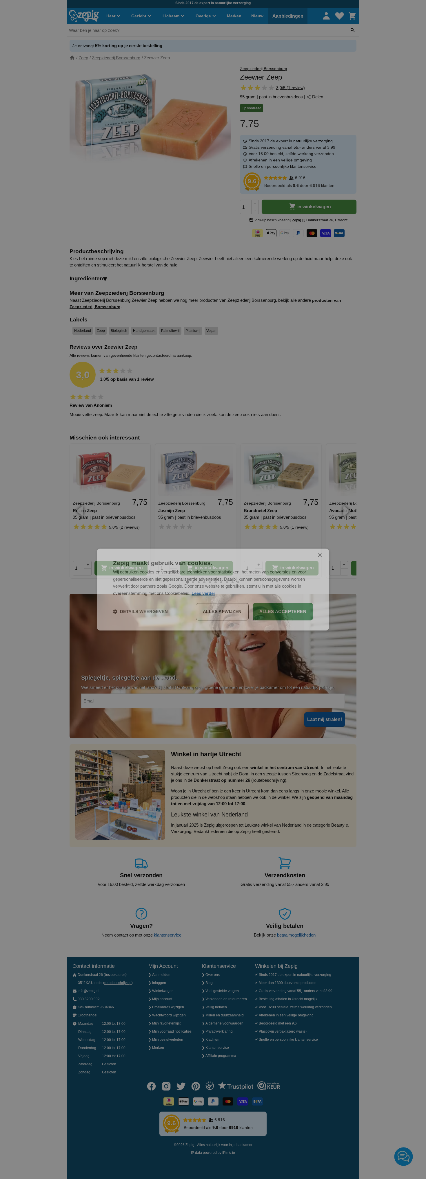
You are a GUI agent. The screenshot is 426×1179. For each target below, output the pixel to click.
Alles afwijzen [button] (222, 611)
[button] (140, 611)
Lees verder (203, 593)
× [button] (319, 555)
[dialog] (213, 589)
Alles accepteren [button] (282, 611)
